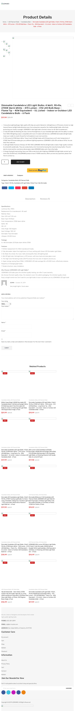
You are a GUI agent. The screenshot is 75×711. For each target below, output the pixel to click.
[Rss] (23, 692)
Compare (20, 175)
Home (4, 22)
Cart (2, 640)
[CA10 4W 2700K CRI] (7, 50)
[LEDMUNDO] (5, 4)
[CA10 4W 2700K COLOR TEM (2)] (4, 56)
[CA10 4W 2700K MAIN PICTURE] (43, 67)
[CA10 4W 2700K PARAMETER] (9, 46)
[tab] (30, 198)
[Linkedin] (18, 692)
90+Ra (11, 183)
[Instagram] (13, 692)
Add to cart (21, 162)
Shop (2, 644)
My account (66, 6)
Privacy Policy (5, 664)
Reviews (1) (45, 199)
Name (3, 322)
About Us (4, 660)
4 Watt (7, 183)
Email (3, 331)
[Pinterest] (18, 187)
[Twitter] (11, 187)
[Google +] (24, 187)
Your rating (4, 301)
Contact (3, 671)
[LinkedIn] (31, 187)
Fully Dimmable (42, 183)
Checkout (4, 651)
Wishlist (69, 6)
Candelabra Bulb (26, 22)
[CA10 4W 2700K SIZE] (7, 44)
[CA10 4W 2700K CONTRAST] (9, 53)
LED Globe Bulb (43, 494)
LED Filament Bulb (13, 22)
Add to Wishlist (8, 175)
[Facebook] (4, 187)
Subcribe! (69, 688)
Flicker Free (33, 183)
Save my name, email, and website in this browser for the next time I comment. (26, 342)
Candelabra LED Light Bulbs (22, 183)
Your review (5, 306)
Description (30, 199)
